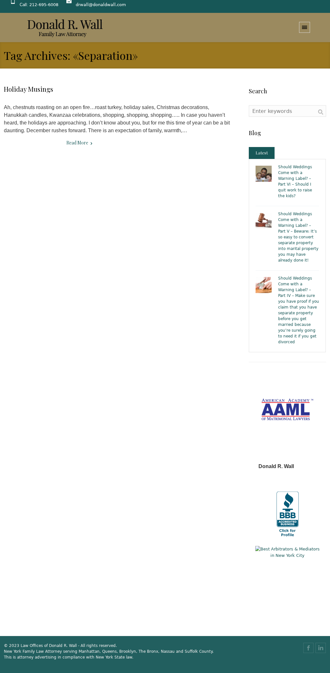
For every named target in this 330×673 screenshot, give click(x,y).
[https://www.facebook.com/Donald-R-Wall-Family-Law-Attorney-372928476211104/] (308, 648)
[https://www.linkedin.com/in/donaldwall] (320, 648)
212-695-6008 (43, 4)
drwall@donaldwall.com (101, 4)
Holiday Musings (28, 89)
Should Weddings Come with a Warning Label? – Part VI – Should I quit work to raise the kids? (295, 181)
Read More (77, 143)
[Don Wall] (65, 27)
